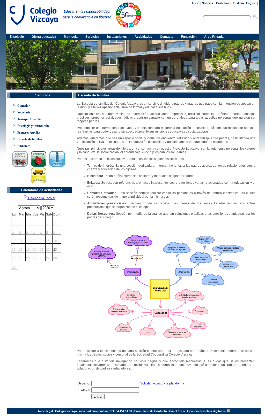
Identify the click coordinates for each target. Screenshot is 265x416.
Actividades (143, 36)
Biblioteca (23, 146)
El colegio (17, 36)
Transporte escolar (29, 119)
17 (14, 249)
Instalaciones (117, 36)
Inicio (196, 3)
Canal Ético (177, 411)
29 (48, 258)
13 (34, 241)
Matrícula (71, 36)
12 (28, 241)
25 (21, 258)
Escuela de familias (29, 139)
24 (14, 258)
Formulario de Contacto (150, 411)
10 (14, 241)
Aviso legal (45, 411)
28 (41, 258)
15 (48, 241)
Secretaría (24, 112)
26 (28, 258)
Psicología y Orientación (33, 126)
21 (41, 249)
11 (20, 241)
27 (34, 258)
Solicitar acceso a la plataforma (162, 383)
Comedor (23, 105)
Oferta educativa (44, 36)
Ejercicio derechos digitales (206, 411)
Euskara (238, 3)
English (251, 3)
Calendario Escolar (41, 198)
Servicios (92, 36)
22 (48, 249)
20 (34, 249)
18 (21, 249)
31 (14, 267)
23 (55, 249)
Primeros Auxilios (29, 132)
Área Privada (214, 36)
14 (41, 241)
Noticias (207, 3)
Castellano (223, 3)
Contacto (166, 36)
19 (28, 249)
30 (55, 258)
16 (55, 241)
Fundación (188, 36)
